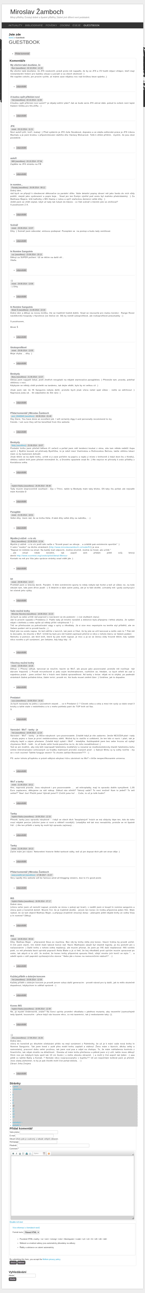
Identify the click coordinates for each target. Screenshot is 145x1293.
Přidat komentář (22, 53)
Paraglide (15, 512)
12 (13, 1111)
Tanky (13, 813)
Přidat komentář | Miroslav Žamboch (29, 413)
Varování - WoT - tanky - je (24, 729)
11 (13, 1109)
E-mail (12, 1135)
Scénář (14, 225)
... (11, 483)
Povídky (51, 25)
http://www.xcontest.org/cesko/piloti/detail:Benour (42, 555)
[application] (72, 1185)
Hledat (12, 1275)
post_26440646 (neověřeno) (23, 416)
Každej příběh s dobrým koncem (27, 976)
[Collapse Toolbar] (133, 1154)
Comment (14, 1149)
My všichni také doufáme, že (25, 65)
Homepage (14, 1142)
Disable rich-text (16, 1222)
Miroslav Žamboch (37, 11)
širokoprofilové (18, 347)
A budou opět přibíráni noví (25, 97)
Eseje (77, 25)
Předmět (13, 1145)
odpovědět (21, 86)
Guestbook (92, 25)
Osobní (65, 25)
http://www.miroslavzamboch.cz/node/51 (70, 547)
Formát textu (18, 1232)
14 (13, 1117)
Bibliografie (34, 25)
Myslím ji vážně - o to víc (23, 538)
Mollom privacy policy (51, 1259)
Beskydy (15, 374)
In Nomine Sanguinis (21, 251)
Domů (11, 38)
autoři (13, 158)
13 (13, 1114)
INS (12, 898)
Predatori (15, 697)
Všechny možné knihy (22, 663)
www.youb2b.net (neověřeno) (23, 875)
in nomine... (16, 184)
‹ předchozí (17, 1089)
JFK (12, 126)
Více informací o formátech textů (26, 1228)
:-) (11, 280)
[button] (13, 1153)
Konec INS (16, 1006)
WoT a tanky (17, 781)
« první (15, 1086)
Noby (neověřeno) (19, 445)
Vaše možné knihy (20, 611)
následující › (17, 1122)
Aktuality (15, 25)
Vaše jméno (15, 1132)
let (11, 579)
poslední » (16, 1125)
